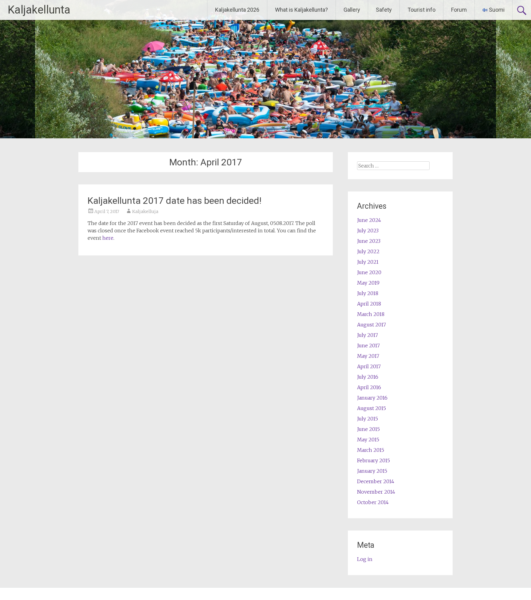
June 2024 (369, 220)
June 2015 (368, 429)
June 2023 (368, 241)
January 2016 (372, 398)
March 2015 (370, 450)
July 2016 (367, 377)
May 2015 (368, 439)
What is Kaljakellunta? (301, 9)
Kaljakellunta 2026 (237, 9)
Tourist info (421, 9)
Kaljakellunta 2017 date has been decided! (175, 200)
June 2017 (368, 345)
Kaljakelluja (145, 211)
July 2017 (367, 335)
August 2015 (371, 408)
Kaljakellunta (39, 9)
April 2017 (369, 366)
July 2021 (368, 262)
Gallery (352, 9)
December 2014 (375, 481)
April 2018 (369, 304)
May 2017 (368, 356)
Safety (384, 9)
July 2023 (368, 230)
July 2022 (368, 251)
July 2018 (367, 293)
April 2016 (369, 387)
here (107, 238)
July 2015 (367, 419)
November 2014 (376, 492)
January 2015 (372, 471)
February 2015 (373, 460)
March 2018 (370, 314)
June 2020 (369, 272)
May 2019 (368, 283)
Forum (459, 9)
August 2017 (371, 325)
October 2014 (373, 502)
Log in (364, 559)
